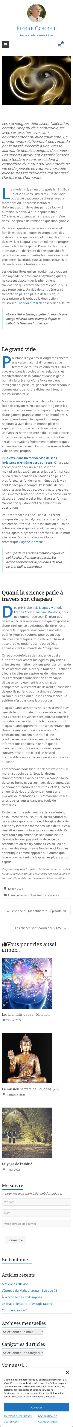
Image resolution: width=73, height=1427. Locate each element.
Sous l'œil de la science (44, 895)
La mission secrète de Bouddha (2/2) (31, 1089)
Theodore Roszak (29, 303)
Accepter (36, 1407)
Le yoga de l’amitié (17, 1164)
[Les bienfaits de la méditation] (27, 961)
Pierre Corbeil (36, 28)
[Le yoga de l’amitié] (27, 1110)
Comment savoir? (14, 1310)
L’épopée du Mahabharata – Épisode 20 (36, 911)
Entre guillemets (18, 895)
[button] (67, 1372)
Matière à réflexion (15, 1284)
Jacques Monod (50, 608)
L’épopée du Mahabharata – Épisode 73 (29, 1290)
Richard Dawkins (48, 612)
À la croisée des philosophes (22, 1297)
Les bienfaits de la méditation (26, 1014)
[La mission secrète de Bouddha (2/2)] (27, 1035)
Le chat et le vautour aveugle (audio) (27, 1304)
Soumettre (15, 1240)
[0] (59, 45)
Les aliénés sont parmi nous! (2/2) (40, 928)
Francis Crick (23, 612)
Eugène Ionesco (30, 542)
